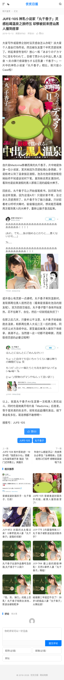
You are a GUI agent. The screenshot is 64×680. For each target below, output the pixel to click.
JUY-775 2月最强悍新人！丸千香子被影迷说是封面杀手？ (47, 533)
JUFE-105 (24, 440)
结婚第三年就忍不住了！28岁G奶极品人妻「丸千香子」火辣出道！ (47, 601)
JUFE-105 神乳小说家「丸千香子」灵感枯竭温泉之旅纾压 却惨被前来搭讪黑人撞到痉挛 (30, 24)
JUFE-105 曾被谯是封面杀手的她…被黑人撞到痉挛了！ (47, 499)
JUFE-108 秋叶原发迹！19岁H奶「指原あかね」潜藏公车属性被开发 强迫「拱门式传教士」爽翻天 (16, 457)
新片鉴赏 (6, 11)
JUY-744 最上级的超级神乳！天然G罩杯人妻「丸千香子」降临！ (47, 567)
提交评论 (53, 643)
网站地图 (44, 675)
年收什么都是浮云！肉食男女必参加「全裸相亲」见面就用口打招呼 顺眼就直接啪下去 (48, 457)
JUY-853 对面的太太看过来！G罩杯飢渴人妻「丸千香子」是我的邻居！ (16, 533)
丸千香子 (39, 440)
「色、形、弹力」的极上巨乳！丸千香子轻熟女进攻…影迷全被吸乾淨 (16, 601)
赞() (40, 33)
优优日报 (32, 4)
